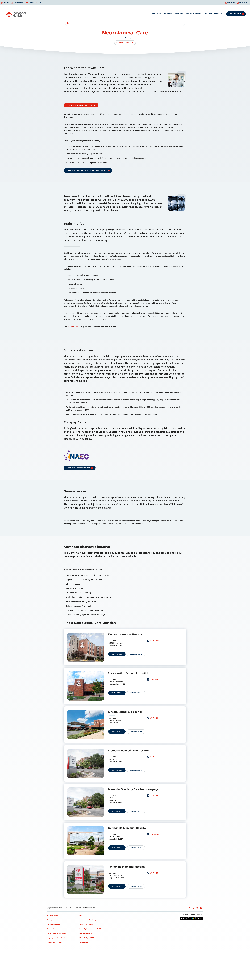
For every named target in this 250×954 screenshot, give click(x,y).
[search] (68, 23)
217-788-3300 (72, 326)
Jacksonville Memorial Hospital (128, 673)
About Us (218, 14)
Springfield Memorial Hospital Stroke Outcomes (86, 170)
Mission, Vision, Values (54, 942)
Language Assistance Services (57, 938)
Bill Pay (6, 3)
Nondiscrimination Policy (87, 920)
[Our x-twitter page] (193, 908)
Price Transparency (85, 933)
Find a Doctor (156, 14)
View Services (116, 654)
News (81, 915)
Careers (31, 3)
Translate (231, 3)
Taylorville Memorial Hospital (126, 866)
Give (40, 3)
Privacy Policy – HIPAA (86, 938)
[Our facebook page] (190, 908)
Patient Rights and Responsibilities (90, 929)
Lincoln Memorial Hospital (125, 711)
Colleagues (50, 920)
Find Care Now (235, 14)
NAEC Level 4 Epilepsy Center (78, 468)
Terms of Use (83, 942)
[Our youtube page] (201, 908)
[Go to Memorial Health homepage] (16, 14)
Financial (208, 14)
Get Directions (136, 654)
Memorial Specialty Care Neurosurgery (133, 789)
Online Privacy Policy (86, 924)
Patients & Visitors (193, 14)
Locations (178, 14)
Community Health (53, 924)
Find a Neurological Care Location (81, 105)
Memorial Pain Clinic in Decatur (128, 750)
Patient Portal (19, 3)
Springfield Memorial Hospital (127, 828)
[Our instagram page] (197, 908)
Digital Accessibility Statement (57, 933)
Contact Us (243, 3)
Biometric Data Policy (54, 915)
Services (168, 14)
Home (114, 38)
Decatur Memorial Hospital (125, 634)
